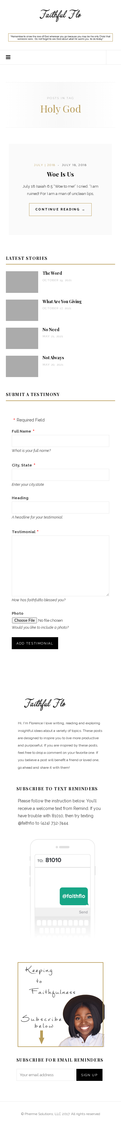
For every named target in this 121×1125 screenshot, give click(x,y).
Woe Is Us (60, 174)
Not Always (53, 357)
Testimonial (23, 532)
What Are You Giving (62, 301)
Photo (17, 613)
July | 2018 (45, 165)
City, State (22, 465)
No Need (51, 329)
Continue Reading (60, 209)
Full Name (21, 431)
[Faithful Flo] (60, 15)
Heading (20, 498)
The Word (52, 273)
